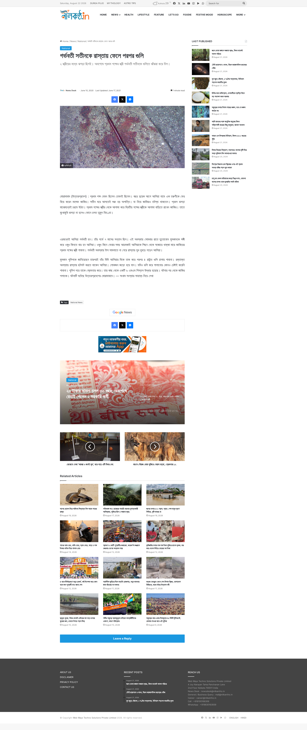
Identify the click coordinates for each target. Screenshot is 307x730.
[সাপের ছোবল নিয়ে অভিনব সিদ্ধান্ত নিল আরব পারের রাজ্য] (79, 495)
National (82, 41)
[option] (122, 392)
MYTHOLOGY (114, 3)
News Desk (71, 90)
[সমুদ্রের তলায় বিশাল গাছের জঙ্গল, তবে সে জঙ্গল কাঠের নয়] (200, 112)
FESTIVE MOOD (204, 14)
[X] (122, 99)
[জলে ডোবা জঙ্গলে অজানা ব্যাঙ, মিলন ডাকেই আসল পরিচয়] (200, 55)
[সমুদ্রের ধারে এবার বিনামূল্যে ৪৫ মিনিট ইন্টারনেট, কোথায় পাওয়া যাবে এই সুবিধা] (165, 604)
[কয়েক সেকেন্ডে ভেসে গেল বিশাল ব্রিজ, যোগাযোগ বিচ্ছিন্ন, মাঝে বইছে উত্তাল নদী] (165, 567)
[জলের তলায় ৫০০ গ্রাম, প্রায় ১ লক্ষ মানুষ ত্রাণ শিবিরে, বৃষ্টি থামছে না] (165, 495)
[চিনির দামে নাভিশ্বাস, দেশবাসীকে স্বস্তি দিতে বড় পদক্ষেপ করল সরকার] (200, 97)
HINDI (243, 717)
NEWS (114, 14)
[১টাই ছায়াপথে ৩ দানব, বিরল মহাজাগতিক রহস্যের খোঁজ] (200, 69)
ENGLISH (233, 717)
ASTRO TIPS (130, 3)
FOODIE (187, 14)
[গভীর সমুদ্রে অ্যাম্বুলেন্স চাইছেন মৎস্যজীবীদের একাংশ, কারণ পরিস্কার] (122, 604)
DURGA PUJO (97, 3)
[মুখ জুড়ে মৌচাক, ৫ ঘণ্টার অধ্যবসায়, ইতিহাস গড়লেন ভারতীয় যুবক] (200, 83)
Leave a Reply (122, 638)
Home (65, 41)
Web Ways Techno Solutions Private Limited (94, 717)
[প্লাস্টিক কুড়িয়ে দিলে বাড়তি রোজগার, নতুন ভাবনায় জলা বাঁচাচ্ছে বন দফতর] (122, 567)
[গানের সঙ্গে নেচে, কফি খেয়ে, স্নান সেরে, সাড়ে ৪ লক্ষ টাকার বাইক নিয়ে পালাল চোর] (79, 531)
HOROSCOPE (224, 14)
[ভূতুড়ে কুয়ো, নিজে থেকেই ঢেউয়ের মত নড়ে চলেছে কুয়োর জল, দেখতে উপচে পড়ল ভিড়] (79, 604)
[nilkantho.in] (74, 14)
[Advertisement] (153, 26)
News (73, 41)
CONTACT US (67, 687)
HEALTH (128, 14)
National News (77, 302)
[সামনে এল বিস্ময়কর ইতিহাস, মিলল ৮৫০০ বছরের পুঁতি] (200, 140)
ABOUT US (65, 672)
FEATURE (159, 14)
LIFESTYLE (144, 14)
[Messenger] (130, 99)
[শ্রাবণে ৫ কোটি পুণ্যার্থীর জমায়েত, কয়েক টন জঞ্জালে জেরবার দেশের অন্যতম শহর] (122, 531)
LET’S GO (174, 14)
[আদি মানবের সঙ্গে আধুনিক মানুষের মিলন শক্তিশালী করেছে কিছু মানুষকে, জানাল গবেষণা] (200, 126)
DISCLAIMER (66, 677)
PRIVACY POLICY (69, 682)
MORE (239, 14)
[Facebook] (114, 99)
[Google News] (122, 312)
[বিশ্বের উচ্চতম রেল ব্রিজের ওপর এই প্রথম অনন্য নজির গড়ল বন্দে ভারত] (200, 169)
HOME (103, 14)
